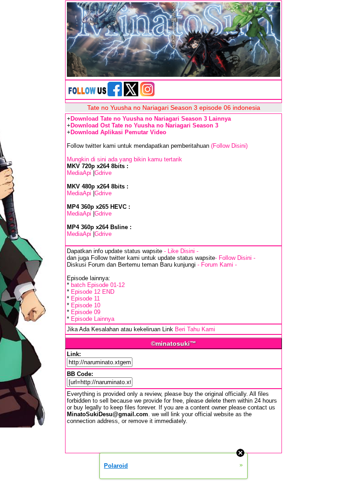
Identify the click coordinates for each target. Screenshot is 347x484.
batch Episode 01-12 (98, 285)
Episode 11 (85, 298)
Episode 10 (85, 305)
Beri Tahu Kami (195, 329)
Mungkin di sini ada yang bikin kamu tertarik (124, 159)
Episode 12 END (92, 291)
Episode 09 (85, 312)
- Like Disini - (181, 251)
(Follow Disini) (229, 145)
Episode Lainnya (92, 318)
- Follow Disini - (235, 257)
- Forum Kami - (217, 264)
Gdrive (103, 172)
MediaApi (79, 172)
